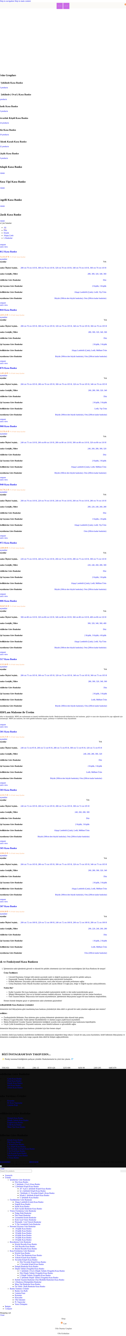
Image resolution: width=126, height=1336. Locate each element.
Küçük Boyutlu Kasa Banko (26, 1244)
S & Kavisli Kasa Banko (17, 1153)
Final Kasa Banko (14, 1081)
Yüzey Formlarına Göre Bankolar (23, 1211)
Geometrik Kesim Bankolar (25, 1218)
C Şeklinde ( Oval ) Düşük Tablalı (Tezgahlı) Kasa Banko (42, 1271)
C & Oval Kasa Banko (16, 1151)
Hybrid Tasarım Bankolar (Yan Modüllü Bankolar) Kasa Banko (39, 1280)
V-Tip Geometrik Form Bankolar (27, 1224)
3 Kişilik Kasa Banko (23, 1233)
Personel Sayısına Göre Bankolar (23, 1226)
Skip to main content (23, 1)
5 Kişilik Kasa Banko (23, 1238)
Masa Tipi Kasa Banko (16, 1127)
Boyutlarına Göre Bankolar (20, 1242)
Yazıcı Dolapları (21, 1304)
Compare (8, 1309)
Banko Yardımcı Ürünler (19, 1289)
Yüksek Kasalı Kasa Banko (25, 1258)
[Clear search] (118, 1171)
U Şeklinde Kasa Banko (29, 1198)
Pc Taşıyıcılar (20, 1302)
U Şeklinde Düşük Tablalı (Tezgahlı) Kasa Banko (39, 1278)
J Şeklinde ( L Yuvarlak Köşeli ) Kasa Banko (37, 1193)
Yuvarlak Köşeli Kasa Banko (26, 1260)
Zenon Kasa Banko (15, 1088)
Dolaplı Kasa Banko (15, 1118)
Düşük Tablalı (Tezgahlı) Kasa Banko (29, 1269)
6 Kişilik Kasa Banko (23, 1240)
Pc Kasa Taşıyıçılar (14, 1103)
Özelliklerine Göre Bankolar (21, 1200)
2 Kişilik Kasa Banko (23, 1231)
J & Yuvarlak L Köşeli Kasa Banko (21, 1149)
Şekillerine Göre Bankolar (20, 1180)
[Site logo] (60, 9)
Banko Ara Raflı (21, 1291)
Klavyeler (18, 1298)
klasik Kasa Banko (22, 1206)
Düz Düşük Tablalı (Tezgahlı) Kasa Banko (36, 1273)
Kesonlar (10, 1101)
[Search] (123, 1171)
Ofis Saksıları (20, 1300)
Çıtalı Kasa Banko (14, 1079)
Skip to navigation (7, 1)
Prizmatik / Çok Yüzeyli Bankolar (28, 1222)
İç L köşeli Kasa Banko (16, 1147)
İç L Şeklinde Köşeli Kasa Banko (33, 1191)
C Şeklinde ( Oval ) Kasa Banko (27, 1184)
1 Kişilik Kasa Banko (23, 1229)
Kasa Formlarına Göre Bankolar (22, 1251)
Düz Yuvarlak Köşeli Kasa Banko (33, 1262)
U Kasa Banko (13, 1158)
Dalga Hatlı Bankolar (23, 1213)
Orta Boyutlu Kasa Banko (25, 1246)
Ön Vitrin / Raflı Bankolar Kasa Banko (30, 1286)
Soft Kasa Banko (14, 1085)
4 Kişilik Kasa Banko (23, 1235)
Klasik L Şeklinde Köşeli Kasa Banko (34, 1195)
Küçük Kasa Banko (15, 1140)
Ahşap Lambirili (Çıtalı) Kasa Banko (29, 1202)
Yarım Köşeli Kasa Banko (17, 1155)
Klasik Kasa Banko (15, 1083)
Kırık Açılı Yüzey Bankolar (25, 1220)
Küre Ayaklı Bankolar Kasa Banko (28, 1209)
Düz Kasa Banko (14, 1142)
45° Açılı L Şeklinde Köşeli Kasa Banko (35, 1189)
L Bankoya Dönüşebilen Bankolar (28, 1282)
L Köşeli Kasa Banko (15, 1144)
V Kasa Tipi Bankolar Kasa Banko (28, 1255)
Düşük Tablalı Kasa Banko (17, 1120)
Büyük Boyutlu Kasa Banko (26, 1249)
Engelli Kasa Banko (15, 1122)
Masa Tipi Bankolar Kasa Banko (27, 1284)
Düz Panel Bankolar (23, 1215)
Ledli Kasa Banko (14, 1125)
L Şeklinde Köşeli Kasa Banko (27, 1186)
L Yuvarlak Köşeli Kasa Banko (32, 1264)
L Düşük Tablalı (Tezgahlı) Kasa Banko (35, 1275)
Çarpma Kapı (12, 1105)
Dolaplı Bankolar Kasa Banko (26, 1266)
